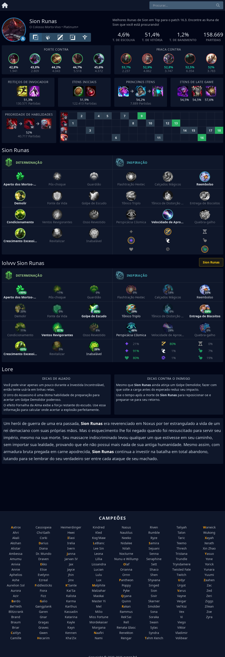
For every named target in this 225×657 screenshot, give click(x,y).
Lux (98, 580)
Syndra (154, 633)
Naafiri (99, 633)
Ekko (43, 564)
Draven (43, 559)
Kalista (71, 596)
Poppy (126, 585)
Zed (209, 590)
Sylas (154, 627)
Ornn (126, 575)
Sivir (154, 596)
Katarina (71, 617)
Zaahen (209, 580)
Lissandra (99, 564)
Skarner (154, 601)
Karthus (71, 606)
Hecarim (43, 638)
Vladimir (181, 633)
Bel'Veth (16, 606)
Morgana (98, 627)
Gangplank (43, 606)
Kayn (71, 627)
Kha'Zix (71, 638)
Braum (16, 622)
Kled (98, 532)
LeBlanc (99, 543)
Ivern (71, 548)
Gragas (43, 622)
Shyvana (154, 580)
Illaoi (71, 538)
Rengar (126, 638)
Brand (15, 617)
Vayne (181, 596)
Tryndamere (182, 564)
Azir (16, 596)
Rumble (154, 532)
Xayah (209, 538)
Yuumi (209, 575)
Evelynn (43, 575)
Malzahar (99, 590)
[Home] (5, 4)
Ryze (154, 538)
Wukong (209, 532)
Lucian (98, 569)
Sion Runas (211, 262)
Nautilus (126, 532)
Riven (154, 527)
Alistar (15, 548)
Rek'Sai (126, 617)
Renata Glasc (126, 627)
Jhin (71, 575)
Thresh (181, 548)
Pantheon (126, 580)
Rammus (126, 612)
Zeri (209, 596)
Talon (181, 532)
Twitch (181, 575)
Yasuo (209, 554)
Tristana (181, 554)
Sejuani (154, 548)
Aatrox (16, 527)
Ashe (15, 580)
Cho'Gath (43, 532)
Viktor (181, 627)
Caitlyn (16, 633)
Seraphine (153, 559)
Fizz (43, 596)
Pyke (126, 590)
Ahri (16, 532)
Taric (181, 538)
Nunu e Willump (126, 559)
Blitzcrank (16, 612)
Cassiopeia (43, 527)
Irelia (71, 543)
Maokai (98, 596)
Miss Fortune (98, 617)
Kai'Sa (71, 590)
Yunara (209, 569)
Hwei (71, 532)
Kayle (71, 622)
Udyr (181, 580)
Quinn (126, 601)
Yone (209, 559)
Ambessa (15, 554)
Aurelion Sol (16, 585)
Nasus (126, 527)
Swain (154, 622)
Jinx (71, 580)
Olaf (126, 564)
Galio (43, 601)
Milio (98, 612)
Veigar (181, 601)
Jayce (71, 569)
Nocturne (126, 554)
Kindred (99, 527)
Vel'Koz (181, 606)
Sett (154, 564)
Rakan (126, 606)
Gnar (43, 617)
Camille (15, 638)
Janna (71, 554)
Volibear (182, 638)
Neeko (126, 538)
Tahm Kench (154, 638)
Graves (43, 627)
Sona (154, 612)
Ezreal (43, 580)
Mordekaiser (98, 622)
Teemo (181, 543)
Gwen (43, 633)
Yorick (209, 564)
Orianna (126, 569)
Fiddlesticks (43, 585)
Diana (43, 548)
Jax (71, 564)
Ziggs (209, 601)
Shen (154, 575)
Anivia (15, 564)
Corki (43, 538)
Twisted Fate (181, 569)
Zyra (209, 617)
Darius (43, 543)
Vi (181, 617)
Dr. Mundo (43, 554)
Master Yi (99, 601)
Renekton (126, 633)
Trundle (181, 559)
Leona (98, 554)
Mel (99, 606)
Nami (99, 638)
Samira (154, 543)
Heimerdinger (71, 527)
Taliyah (181, 527)
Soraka (154, 617)
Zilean (209, 606)
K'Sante (71, 585)
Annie (15, 569)
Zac (209, 585)
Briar (15, 627)
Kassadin (71, 612)
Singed (154, 585)
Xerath (209, 543)
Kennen (71, 633)
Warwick (209, 527)
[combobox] (186, 5)
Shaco (154, 569)
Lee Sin (98, 548)
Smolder (154, 606)
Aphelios (15, 575)
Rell (126, 622)
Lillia (98, 559)
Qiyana (126, 596)
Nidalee (126, 543)
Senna (154, 554)
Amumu (16, 559)
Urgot (181, 585)
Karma (71, 601)
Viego (182, 622)
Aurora (16, 590)
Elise (43, 569)
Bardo (15, 601)
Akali (15, 538)
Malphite (98, 585)
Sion (154, 590)
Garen (43, 612)
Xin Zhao (209, 548)
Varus (181, 590)
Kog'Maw (98, 538)
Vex (181, 612)
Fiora (43, 590)
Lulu (99, 575)
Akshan (15, 543)
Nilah (126, 548)
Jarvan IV (71, 559)
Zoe (209, 612)
